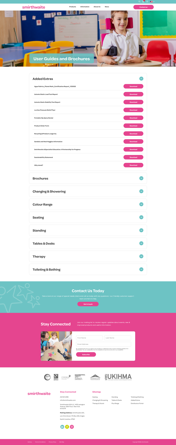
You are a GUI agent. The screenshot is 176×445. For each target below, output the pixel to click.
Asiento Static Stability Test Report (47, 102)
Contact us (143, 7)
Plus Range (115, 403)
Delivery (30, 442)
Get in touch (88, 304)
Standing (115, 397)
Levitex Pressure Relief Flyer (44, 110)
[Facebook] (67, 427)
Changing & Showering (100, 400)
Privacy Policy (52, 442)
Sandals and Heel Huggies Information (48, 141)
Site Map (61, 442)
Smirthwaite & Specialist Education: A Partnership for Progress (57, 149)
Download (133, 86)
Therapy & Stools (98, 403)
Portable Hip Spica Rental (43, 118)
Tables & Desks (117, 400)
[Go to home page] (33, 7)
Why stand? (38, 165)
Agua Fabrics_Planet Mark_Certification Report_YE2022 (55, 86)
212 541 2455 (64, 397)
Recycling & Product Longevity (45, 134)
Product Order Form (41, 126)
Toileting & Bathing (137, 397)
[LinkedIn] (62, 427)
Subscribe (86, 354)
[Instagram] (72, 427)
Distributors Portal (137, 403)
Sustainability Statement (43, 157)
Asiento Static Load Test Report (46, 94)
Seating (95, 397)
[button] (88, 78)
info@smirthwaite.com (68, 400)
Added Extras (135, 400)
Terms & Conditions (40, 442)
